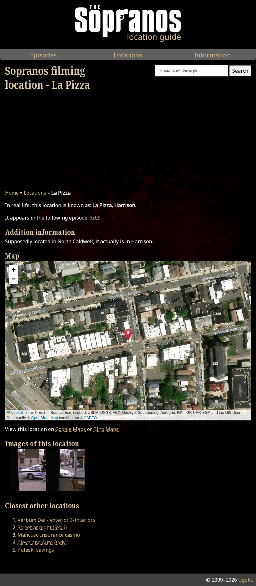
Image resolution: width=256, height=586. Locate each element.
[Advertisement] (128, 140)
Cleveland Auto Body (41, 542)
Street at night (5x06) (42, 527)
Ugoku (246, 579)
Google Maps (70, 429)
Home (12, 192)
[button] (128, 334)
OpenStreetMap (44, 417)
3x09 (95, 217)
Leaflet (16, 412)
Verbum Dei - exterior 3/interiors (56, 519)
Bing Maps (106, 429)
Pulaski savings (35, 549)
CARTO (90, 417)
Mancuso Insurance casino (48, 534)
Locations (35, 192)
